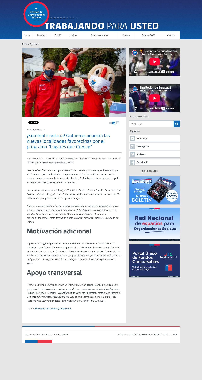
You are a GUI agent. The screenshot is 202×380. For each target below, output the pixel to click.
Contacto (171, 35)
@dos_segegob (150, 170)
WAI (175, 334)
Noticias (73, 35)
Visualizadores (145, 334)
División (58, 35)
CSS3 (164, 334)
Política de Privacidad (127, 334)
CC (170, 334)
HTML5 (157, 334)
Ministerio (41, 35)
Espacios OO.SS (148, 35)
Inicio (27, 35)
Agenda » (34, 44)
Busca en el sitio (138, 116)
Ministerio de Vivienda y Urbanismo (53, 308)
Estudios (126, 35)
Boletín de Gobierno (99, 35)
